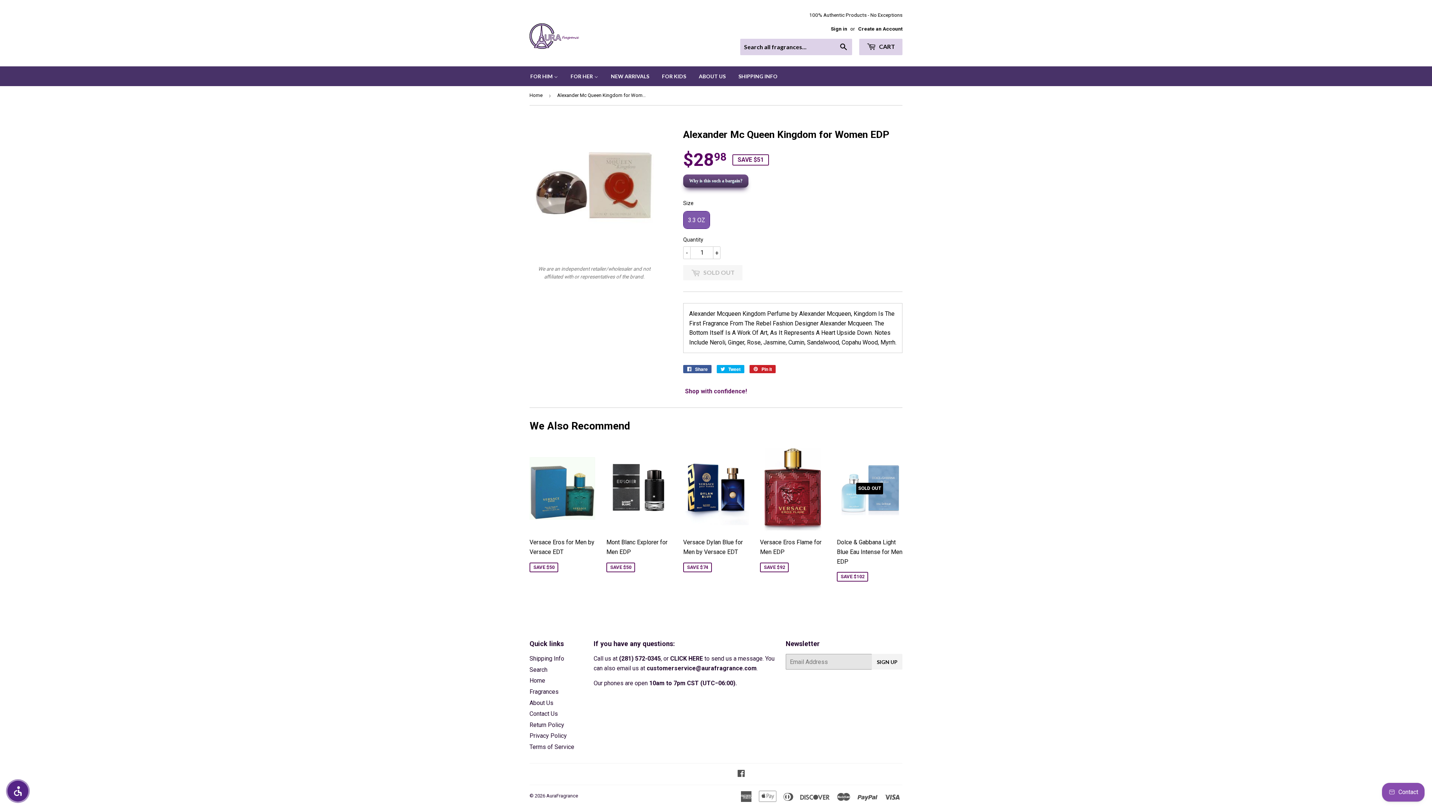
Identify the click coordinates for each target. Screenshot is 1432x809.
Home (536, 95)
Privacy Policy (548, 735)
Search (538, 669)
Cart (886, 46)
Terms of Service (552, 746)
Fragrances (544, 691)
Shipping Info (547, 658)
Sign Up (887, 662)
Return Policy (547, 724)
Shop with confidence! (716, 391)
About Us (541, 702)
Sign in (839, 29)
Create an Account (880, 29)
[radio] (696, 220)
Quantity (693, 240)
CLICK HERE (686, 658)
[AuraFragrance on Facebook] (741, 774)
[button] (18, 791)
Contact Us (544, 713)
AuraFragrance (562, 796)
